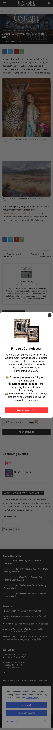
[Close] (50, 315)
